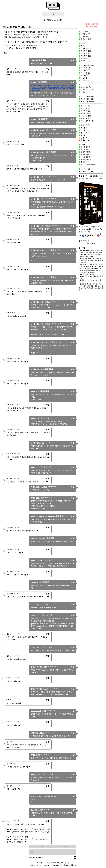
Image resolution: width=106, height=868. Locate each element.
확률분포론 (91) (86, 159)
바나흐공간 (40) (86, 87)
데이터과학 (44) (86, 149)
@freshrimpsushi (66, 865)
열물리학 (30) (85, 137)
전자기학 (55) (85, 132)
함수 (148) (84, 31)
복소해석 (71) (85, 67)
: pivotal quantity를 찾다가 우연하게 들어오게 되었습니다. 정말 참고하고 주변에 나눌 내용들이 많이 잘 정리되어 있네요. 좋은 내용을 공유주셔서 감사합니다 (91, 254)
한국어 (46, 20)
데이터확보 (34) (86, 147)
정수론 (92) (85, 43)
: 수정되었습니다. (86, 256)
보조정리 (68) (85, 34)
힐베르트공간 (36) (87, 89)
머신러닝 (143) (86, 116)
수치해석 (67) (85, 111)
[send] (75, 857)
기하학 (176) (85, 61)
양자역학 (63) (85, 135)
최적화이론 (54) (86, 113)
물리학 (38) (85, 125)
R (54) (83, 144)
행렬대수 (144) (86, 39)
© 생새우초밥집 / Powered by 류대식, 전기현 (53, 862)
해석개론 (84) (85, 53)
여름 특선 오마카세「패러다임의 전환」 (91, 25)
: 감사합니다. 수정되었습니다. (90, 284)
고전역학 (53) (85, 130)
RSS (76, 865)
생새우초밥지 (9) (87, 171)
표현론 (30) (85, 75)
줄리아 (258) (85, 106)
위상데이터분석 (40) (88, 164)
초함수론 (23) (85, 77)
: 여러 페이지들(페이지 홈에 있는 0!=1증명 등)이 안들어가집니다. (91, 271)
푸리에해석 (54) (86, 72)
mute (100, 178)
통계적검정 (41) (86, 152)
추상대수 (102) (86, 56)
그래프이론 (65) (86, 48)
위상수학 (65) (85, 58)
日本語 (59, 20)
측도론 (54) (85, 70)
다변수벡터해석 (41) (88, 65)
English (53, 20)
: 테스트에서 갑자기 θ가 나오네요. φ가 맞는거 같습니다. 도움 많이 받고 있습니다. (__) (91, 288)
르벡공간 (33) (85, 92)
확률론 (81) (85, 162)
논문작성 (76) (85, 169)
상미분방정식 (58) (87, 96)
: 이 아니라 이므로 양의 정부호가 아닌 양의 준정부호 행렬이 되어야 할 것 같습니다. (91, 260)
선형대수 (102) (86, 51)
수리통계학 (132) (87, 157)
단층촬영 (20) (85, 80)
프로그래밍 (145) (87, 118)
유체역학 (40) (85, 140)
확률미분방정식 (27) (88, 101)
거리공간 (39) (85, 84)
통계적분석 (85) (86, 154)
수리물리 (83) (85, 127)
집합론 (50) (85, 46)
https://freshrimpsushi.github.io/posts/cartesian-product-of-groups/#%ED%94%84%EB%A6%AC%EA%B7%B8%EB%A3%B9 (53, 88)
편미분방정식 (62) (87, 99)
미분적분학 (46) (86, 36)
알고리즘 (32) (85, 108)
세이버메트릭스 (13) (88, 121)
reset (100, 176)
